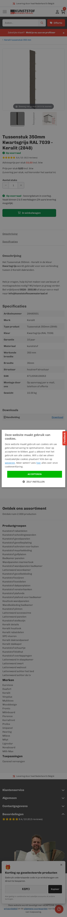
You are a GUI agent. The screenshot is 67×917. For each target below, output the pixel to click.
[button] (34, 481)
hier (38, 462)
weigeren (10, 462)
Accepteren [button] (35, 474)
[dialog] (33, 458)
